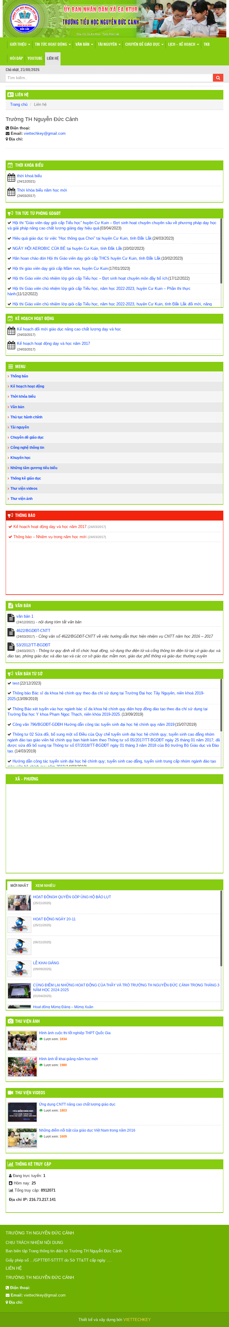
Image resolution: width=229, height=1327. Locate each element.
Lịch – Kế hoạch (182, 45)
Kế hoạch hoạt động (34, 319)
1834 (63, 1039)
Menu (20, 367)
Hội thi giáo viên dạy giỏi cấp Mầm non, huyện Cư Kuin (60, 268)
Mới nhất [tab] (19, 886)
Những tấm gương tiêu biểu (33, 468)
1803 (63, 1110)
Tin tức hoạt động (51, 45)
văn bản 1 (24, 616)
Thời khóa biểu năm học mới (42, 190)
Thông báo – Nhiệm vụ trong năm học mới (49, 537)
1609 (63, 1136)
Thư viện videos (24, 488)
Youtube (34, 59)
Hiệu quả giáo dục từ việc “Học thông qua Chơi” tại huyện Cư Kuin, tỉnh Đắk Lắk (82, 238)
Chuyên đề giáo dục (143, 45)
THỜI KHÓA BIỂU (29, 165)
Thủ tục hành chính (26, 417)
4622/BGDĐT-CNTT (33, 630)
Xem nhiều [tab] (45, 886)
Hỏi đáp (16, 59)
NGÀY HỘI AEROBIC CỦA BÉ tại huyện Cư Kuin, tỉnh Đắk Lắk (67, 248)
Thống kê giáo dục (25, 478)
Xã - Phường (26, 779)
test (16, 683)
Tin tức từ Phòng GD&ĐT (38, 214)
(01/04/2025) (42, 996)
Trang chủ (18, 104)
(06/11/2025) (42, 942)
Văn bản (82, 45)
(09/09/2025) (42, 969)
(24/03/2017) (97, 527)
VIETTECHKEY (137, 1319)
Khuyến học (20, 458)
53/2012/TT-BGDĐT (33, 645)
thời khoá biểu (29, 176)
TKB (207, 45)
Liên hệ (53, 59)
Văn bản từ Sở (28, 674)
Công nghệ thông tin (27, 448)
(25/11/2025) (42, 903)
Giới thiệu (18, 45)
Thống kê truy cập (33, 1164)
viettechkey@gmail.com (45, 133)
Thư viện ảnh (21, 499)
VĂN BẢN (23, 606)
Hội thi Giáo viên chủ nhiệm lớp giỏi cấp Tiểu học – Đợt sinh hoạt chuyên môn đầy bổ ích (90, 278)
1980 (63, 1065)
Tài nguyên (108, 45)
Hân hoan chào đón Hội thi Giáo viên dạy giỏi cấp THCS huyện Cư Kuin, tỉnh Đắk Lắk (87, 258)
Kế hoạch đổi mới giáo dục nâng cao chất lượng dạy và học (69, 329)
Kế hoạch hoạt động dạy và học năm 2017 (53, 343)
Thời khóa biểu (22, 396)
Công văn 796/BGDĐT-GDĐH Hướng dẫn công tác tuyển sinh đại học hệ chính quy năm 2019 (93, 724)
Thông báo (19, 376)
